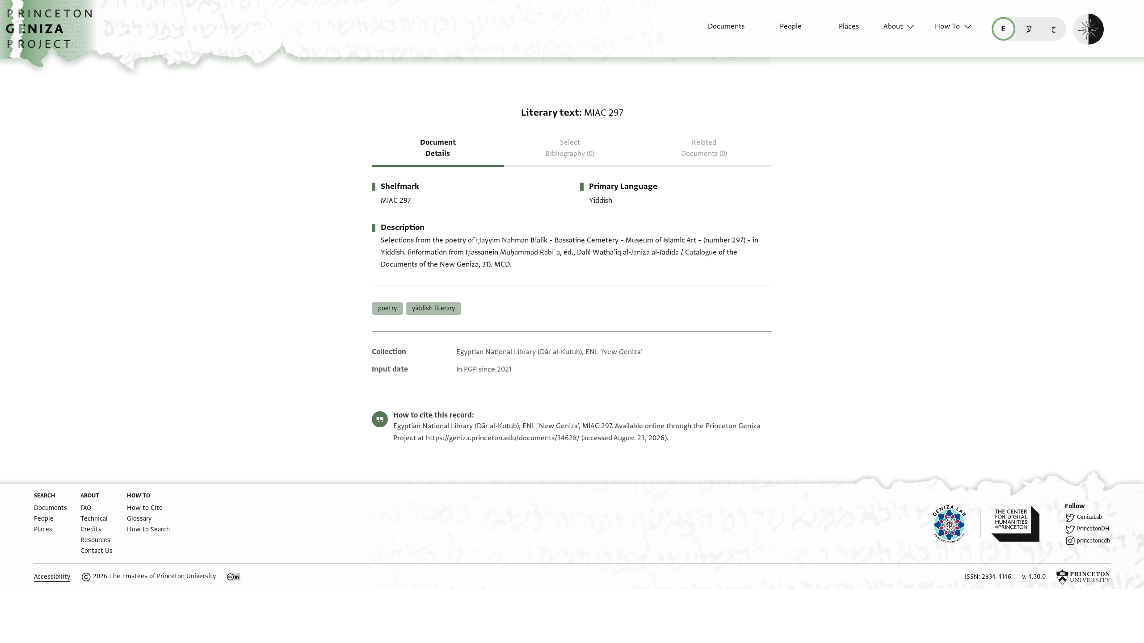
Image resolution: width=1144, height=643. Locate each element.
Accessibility (52, 576)
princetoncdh (1093, 540)
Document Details (438, 148)
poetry (387, 308)
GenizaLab (1089, 517)
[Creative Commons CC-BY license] (234, 576)
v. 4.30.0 (1034, 576)
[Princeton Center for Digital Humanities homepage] (1022, 524)
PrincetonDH (1093, 528)
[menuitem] (718, 31)
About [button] (893, 26)
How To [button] (947, 26)
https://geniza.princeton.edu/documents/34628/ (503, 438)
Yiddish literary (433, 308)
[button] (52, 33)
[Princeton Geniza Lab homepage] (956, 524)
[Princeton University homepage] (1083, 577)
